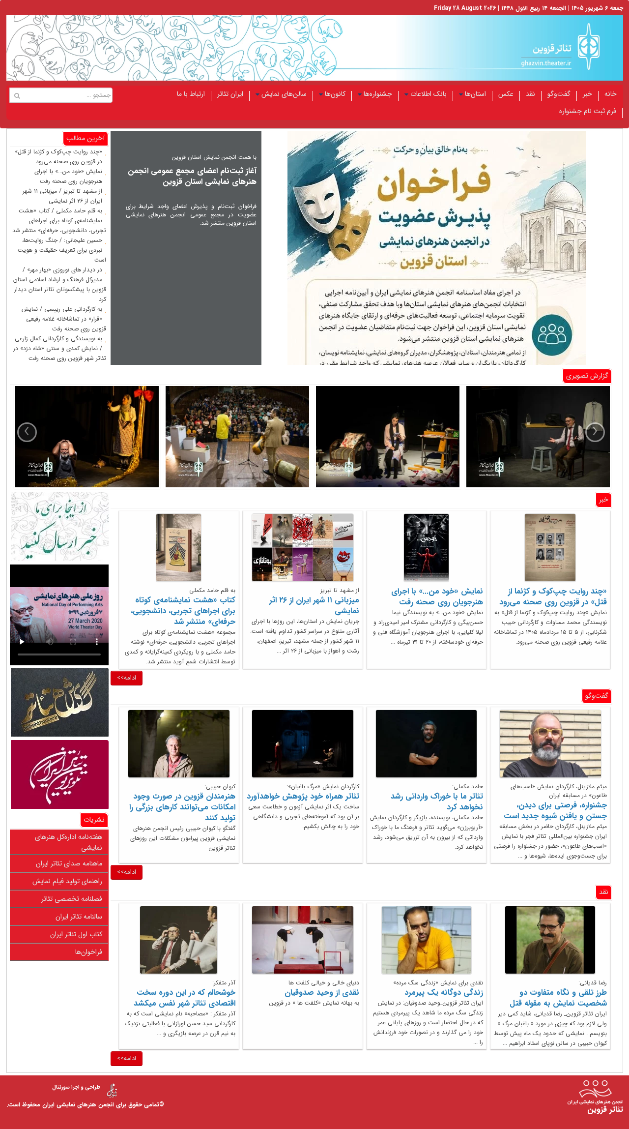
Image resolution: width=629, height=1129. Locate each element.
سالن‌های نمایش (284, 94)
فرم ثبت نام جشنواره (587, 111)
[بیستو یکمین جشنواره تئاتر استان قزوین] (85, 437)
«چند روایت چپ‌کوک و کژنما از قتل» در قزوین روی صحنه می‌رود (58, 156)
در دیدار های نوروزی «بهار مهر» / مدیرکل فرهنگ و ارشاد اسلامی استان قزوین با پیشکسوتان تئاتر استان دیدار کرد (59, 284)
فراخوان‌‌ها (88, 952)
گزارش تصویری (587, 375)
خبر (587, 94)
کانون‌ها (335, 94)
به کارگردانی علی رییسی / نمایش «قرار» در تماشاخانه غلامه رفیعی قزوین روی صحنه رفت (64, 318)
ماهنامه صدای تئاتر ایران (69, 863)
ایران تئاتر (230, 94)
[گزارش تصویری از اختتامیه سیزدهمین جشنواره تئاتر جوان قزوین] (235, 437)
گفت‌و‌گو (559, 94)
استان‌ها (475, 94)
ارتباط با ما (191, 94)
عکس (506, 94)
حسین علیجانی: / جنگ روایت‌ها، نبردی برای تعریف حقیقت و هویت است (62, 250)
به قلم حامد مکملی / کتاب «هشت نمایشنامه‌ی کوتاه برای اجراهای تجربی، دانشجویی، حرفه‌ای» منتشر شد (59, 220)
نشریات (94, 819)
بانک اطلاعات (428, 94)
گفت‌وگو (596, 695)
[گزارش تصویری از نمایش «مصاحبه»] (536, 437)
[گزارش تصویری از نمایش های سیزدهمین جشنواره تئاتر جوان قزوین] (386, 437)
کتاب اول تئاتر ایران (76, 934)
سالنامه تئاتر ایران (79, 916)
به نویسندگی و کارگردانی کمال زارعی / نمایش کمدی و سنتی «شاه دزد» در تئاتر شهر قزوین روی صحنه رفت (59, 348)
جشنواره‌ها (378, 94)
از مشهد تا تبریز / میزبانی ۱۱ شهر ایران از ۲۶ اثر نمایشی (62, 196)
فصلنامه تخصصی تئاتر (71, 898)
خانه (610, 94)
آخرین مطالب (85, 138)
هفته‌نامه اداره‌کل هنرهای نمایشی (68, 842)
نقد (530, 94)
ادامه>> (126, 678)
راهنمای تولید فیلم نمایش (67, 881)
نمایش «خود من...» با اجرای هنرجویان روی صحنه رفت (68, 176)
